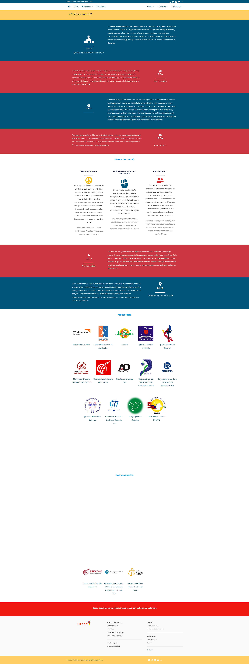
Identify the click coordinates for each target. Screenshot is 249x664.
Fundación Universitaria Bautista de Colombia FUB (113, 420)
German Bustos (94, 660)
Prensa (149, 7)
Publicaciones (176, 7)
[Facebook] (170, 2)
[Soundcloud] (161, 660)
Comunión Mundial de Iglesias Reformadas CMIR (135, 587)
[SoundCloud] (182, 2)
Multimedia (162, 7)
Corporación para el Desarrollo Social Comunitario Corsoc (145, 382)
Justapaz (124, 345)
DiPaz (76, 7)
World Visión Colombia (81, 345)
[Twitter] (173, 2)
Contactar (150, 650)
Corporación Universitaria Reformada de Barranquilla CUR (167, 382)
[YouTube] (179, 2)
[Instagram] (176, 2)
